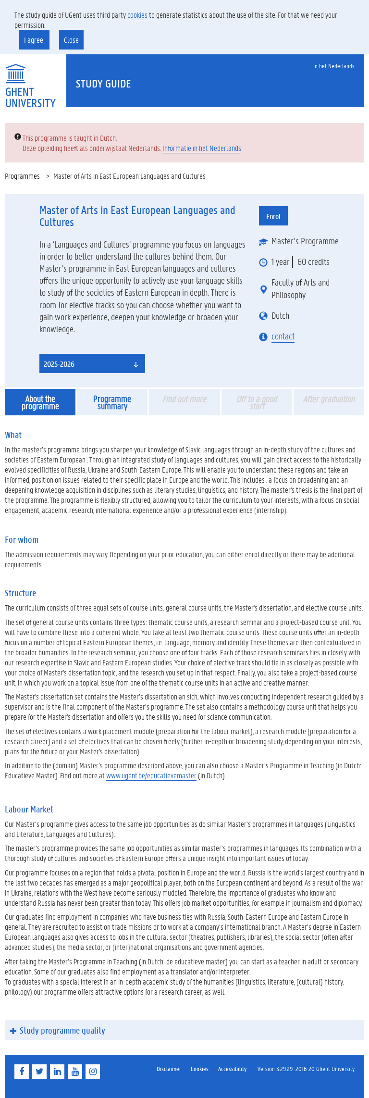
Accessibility (232, 1068)
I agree (34, 40)
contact (283, 336)
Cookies (200, 1068)
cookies (137, 15)
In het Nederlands (334, 66)
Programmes (23, 176)
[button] (92, 363)
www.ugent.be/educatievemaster (151, 775)
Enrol (273, 216)
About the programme (40, 402)
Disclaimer (169, 1068)
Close (71, 40)
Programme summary (112, 402)
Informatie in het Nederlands (201, 148)
